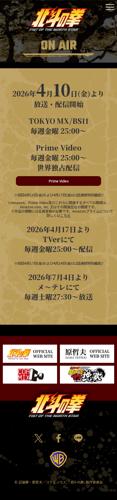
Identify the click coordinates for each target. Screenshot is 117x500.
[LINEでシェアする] (78, 438)
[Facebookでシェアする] (58, 439)
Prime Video (59, 181)
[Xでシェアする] (38, 439)
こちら (65, 215)
